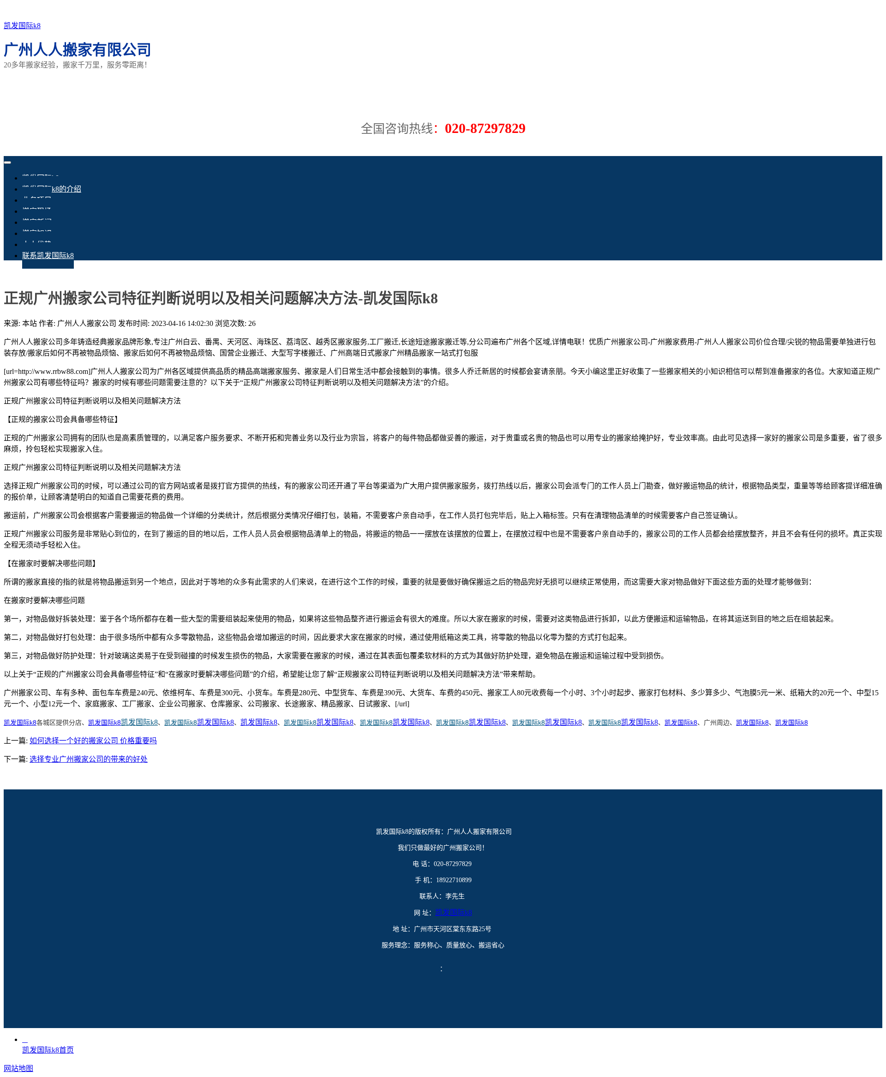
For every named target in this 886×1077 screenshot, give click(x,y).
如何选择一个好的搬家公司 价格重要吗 (93, 741)
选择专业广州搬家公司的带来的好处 (89, 759)
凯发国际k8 (22, 26)
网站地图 (18, 1068)
